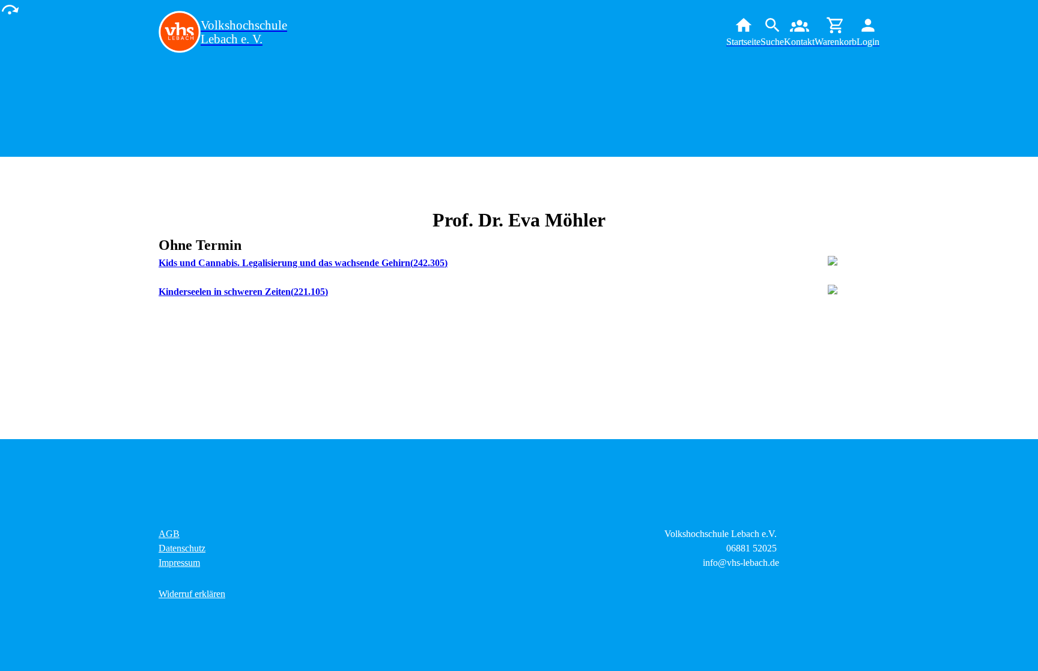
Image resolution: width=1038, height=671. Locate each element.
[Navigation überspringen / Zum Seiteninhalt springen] (9, 9)
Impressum (179, 562)
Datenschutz (182, 548)
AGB (169, 534)
